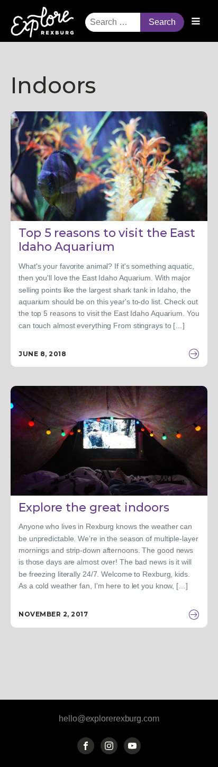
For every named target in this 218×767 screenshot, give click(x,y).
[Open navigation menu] (195, 22)
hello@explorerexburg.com (109, 718)
